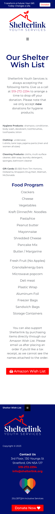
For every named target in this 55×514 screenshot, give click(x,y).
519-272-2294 (20, 91)
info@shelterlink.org (27, 471)
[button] (27, 39)
